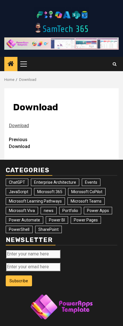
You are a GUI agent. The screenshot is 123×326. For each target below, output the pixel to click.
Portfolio (70, 210)
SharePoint (48, 229)
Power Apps (98, 210)
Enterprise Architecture (55, 182)
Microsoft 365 (49, 191)
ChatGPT (17, 182)
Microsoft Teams (86, 201)
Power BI (57, 220)
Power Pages (86, 220)
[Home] (11, 64)
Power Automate (24, 220)
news (48, 210)
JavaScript (18, 191)
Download (19, 125)
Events (91, 182)
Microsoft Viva (22, 210)
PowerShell (19, 229)
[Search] (114, 64)
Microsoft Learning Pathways (35, 201)
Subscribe (18, 281)
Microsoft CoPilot (86, 191)
